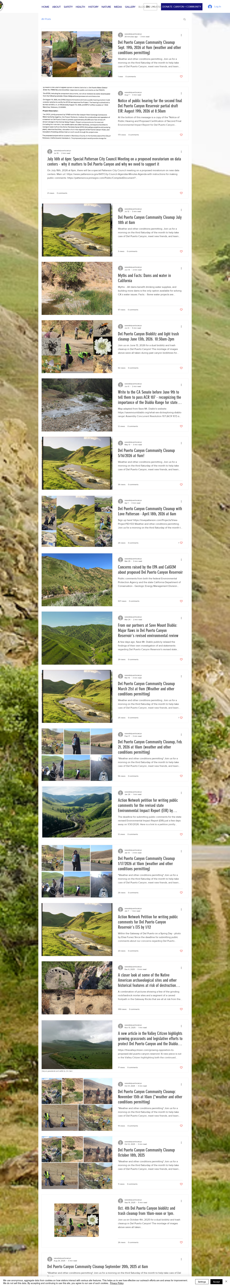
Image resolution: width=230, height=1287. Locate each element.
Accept (216, 1281)
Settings (202, 1281)
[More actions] (182, 35)
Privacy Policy (117, 1283)
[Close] (226, 1281)
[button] (184, 19)
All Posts (46, 19)
